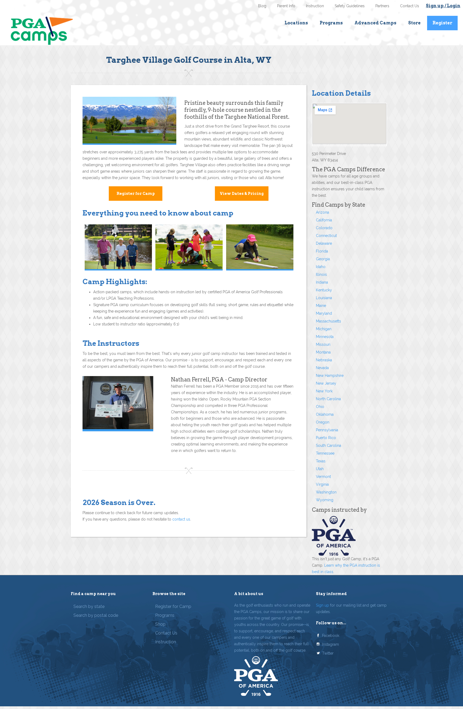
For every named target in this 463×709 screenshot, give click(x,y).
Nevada (322, 368)
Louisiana (324, 298)
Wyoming (324, 500)
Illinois (321, 274)
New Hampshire (329, 375)
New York (324, 391)
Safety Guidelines (350, 6)
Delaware (324, 243)
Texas (321, 461)
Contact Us (409, 6)
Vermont (323, 476)
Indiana (322, 282)
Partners (382, 6)
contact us (181, 519)
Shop (160, 624)
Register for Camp (136, 193)
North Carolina (328, 399)
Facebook (330, 635)
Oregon (322, 422)
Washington (326, 492)
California (324, 220)
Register (442, 22)
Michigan (323, 329)
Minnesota (325, 337)
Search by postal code (95, 615)
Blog (262, 6)
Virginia (322, 484)
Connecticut (326, 235)
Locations (296, 22)
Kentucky (324, 290)
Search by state (88, 606)
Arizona (322, 212)
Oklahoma (325, 414)
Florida (322, 251)
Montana (323, 352)
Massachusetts (328, 321)
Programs (331, 22)
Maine (321, 305)
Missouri (323, 344)
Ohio (320, 406)
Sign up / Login (443, 5)
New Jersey (326, 383)
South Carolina (328, 445)
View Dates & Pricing (242, 193)
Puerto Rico (326, 438)
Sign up (322, 605)
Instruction (315, 6)
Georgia (323, 259)
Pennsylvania (327, 430)
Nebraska (324, 360)
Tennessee (325, 453)
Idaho (321, 267)
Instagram (330, 644)
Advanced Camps (375, 22)
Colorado (324, 228)
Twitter (328, 653)
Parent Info (286, 6)
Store (414, 22)
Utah (320, 469)
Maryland (324, 313)
